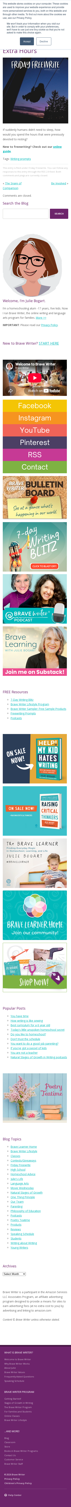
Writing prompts (20, 159)
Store (7, 1446)
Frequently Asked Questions (19, 1376)
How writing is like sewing (27, 1020)
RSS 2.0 (45, 171)
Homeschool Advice (23, 1174)
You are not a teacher (24, 1053)
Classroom (9, 1442)
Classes (15, 1156)
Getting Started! (12, 1398)
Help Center (14, 1495)
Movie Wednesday (22, 1188)
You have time (20, 1016)
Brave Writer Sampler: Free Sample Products (38, 709)
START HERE (49, 343)
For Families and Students (18, 1411)
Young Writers (19, 1247)
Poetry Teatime (20, 1220)
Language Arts (20, 1183)
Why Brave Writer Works (17, 1363)
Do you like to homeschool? (28, 1034)
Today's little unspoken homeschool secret (37, 1030)
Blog (6, 1438)
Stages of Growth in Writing (18, 1402)
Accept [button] (27, 41)
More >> (41, 318)
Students (16, 1238)
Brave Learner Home (24, 1147)
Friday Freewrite (37, 167)
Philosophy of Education (26, 1211)
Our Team (17, 1202)
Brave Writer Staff (13, 1463)
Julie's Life (17, 1179)
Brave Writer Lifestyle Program (30, 704)
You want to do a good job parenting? (34, 1043)
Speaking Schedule (22, 1234)
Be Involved (58, 183)
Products (16, 1224)
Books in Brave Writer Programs (21, 1450)
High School (18, 1169)
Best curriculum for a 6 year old (30, 1025)
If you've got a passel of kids (29, 1048)
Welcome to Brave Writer (17, 1359)
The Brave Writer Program (18, 1407)
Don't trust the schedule (25, 1039)
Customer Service (13, 1459)
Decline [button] (44, 41)
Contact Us (10, 1455)
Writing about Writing (24, 1243)
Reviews (16, 1229)
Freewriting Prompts (23, 713)
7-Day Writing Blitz (22, 700)
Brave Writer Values (14, 1372)
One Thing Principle (23, 1197)
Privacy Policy (49, 325)
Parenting (16, 1206)
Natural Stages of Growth (27, 1192)
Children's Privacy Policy (18, 1483)
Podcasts (16, 718)
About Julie (10, 1367)
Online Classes (12, 1415)
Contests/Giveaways (23, 1160)
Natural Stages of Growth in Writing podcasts (39, 1057)
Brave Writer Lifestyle (24, 1151)
